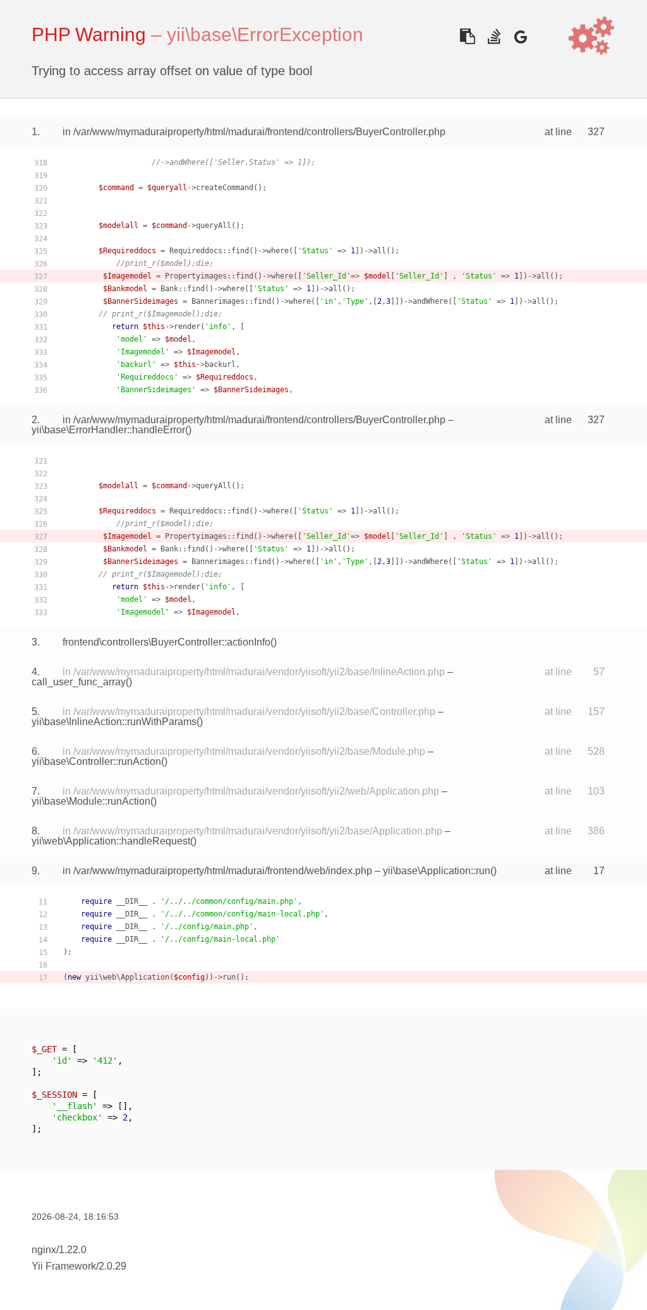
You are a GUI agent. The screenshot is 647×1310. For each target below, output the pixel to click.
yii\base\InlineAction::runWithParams (114, 721)
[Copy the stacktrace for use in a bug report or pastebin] (467, 36)
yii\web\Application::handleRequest (111, 841)
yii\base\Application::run (436, 870)
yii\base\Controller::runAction (96, 761)
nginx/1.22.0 (59, 1249)
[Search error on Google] (520, 36)
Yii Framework (64, 1266)
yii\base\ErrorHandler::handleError (108, 429)
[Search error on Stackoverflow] (494, 36)
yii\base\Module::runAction (91, 801)
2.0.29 (112, 1266)
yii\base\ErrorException (265, 34)
